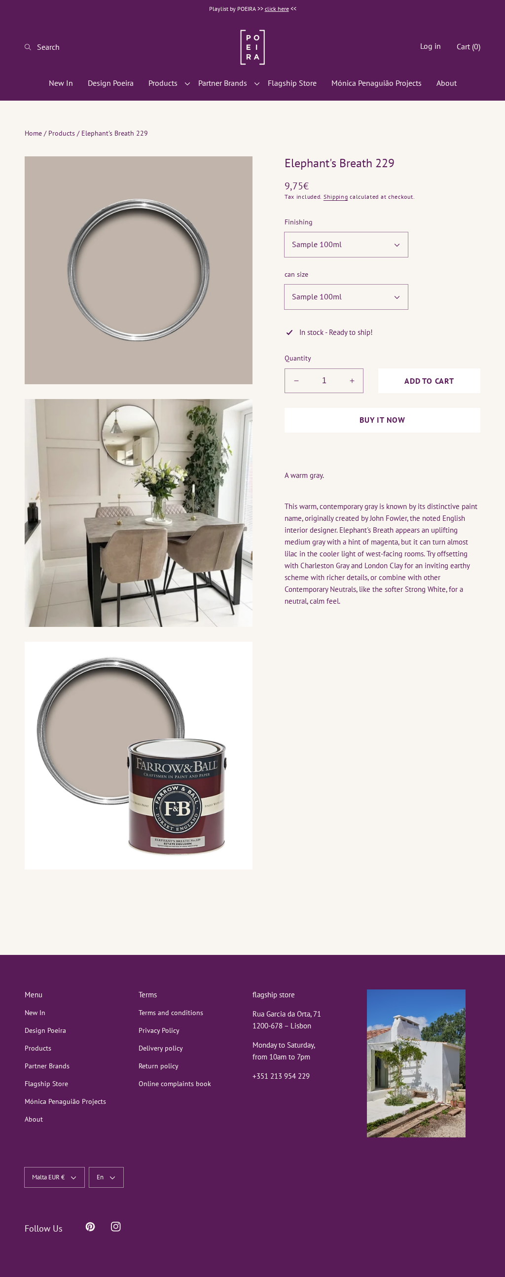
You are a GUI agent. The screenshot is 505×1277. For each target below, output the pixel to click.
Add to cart (429, 381)
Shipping (336, 196)
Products (61, 133)
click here (277, 8)
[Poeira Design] (252, 47)
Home (33, 133)
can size (296, 274)
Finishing (299, 222)
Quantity (298, 358)
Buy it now (382, 420)
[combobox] (57, 47)
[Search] (31, 47)
